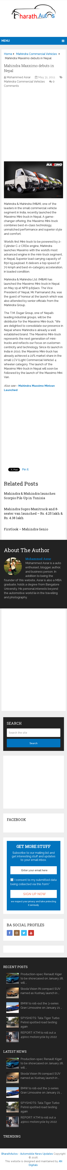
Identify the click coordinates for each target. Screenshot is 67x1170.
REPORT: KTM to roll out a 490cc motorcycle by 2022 (39, 1035)
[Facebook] (10, 933)
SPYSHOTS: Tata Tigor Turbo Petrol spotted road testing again (40, 1022)
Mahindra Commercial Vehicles (24, 81)
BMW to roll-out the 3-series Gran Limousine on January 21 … (41, 1005)
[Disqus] (33, 662)
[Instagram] (17, 933)
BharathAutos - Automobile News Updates (27, 1153)
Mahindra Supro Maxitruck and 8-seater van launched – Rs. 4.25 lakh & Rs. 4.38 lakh (33, 513)
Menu (5, 40)
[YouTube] (31, 933)
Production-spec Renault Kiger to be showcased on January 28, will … (42, 978)
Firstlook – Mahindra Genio (26, 529)
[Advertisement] (34, 29)
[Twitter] (24, 933)
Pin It (25, 469)
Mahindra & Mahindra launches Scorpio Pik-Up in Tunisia (29, 495)
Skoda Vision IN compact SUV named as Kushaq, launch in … (40, 991)
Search (33, 743)
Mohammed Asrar (19, 77)
